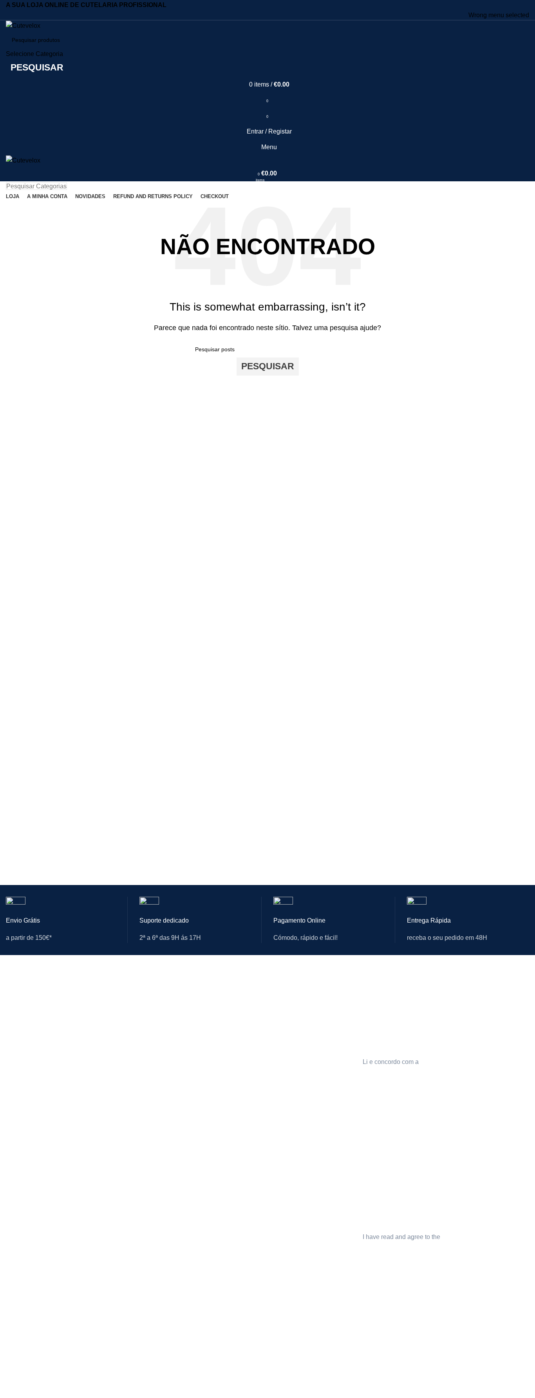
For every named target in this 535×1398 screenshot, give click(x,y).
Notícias (194, 1004)
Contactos (196, 991)
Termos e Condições (298, 1017)
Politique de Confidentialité (306, 1341)
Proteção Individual (29, 1004)
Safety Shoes (22, 1193)
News (191, 1179)
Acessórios (19, 1071)
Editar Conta (110, 1004)
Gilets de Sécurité (28, 1368)
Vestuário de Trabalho (33, 1044)
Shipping (284, 1179)
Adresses (106, 1381)
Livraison (284, 1354)
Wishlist (104, 1233)
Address (105, 1206)
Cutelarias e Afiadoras (33, 991)
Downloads (109, 1044)
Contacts (195, 1166)
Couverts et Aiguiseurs (33, 1341)
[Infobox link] (67, 926)
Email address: (383, 1007)
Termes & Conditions (299, 1368)
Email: (371, 1358)
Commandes (111, 1368)
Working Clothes (26, 1219)
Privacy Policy (290, 1166)
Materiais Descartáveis (34, 1058)
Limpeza (16, 1031)
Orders (103, 1193)
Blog (189, 1354)
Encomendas (111, 1017)
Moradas (106, 1031)
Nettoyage (18, 1381)
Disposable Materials (32, 1233)
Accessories (21, 1246)
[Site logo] (23, 25)
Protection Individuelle (33, 1354)
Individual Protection (31, 1179)
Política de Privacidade (301, 991)
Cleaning (17, 1206)
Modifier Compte (115, 1354)
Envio (280, 1004)
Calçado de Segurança (34, 1017)
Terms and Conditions (300, 1193)
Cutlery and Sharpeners (35, 1166)
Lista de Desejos (115, 1058)
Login (102, 991)
